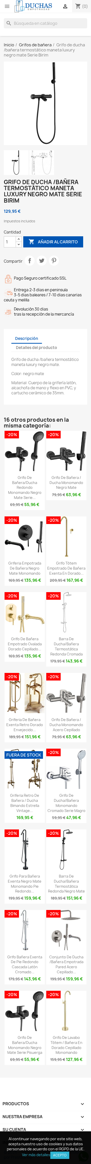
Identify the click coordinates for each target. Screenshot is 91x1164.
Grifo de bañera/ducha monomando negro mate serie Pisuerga (24, 1045)
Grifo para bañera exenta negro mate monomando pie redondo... (24, 884)
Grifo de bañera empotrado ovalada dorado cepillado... (25, 643)
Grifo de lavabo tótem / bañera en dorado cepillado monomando (66, 1045)
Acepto (59, 1155)
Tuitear (42, 261)
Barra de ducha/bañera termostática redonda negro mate (66, 884)
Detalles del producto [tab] (36, 347)
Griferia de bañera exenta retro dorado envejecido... (24, 724)
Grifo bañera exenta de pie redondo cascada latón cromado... (24, 964)
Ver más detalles (36, 1154)
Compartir (30, 261)
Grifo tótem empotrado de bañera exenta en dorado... (66, 568)
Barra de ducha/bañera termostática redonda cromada (66, 646)
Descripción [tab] (26, 338)
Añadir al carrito (53, 242)
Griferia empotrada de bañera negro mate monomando (24, 568)
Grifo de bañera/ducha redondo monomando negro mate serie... (24, 487)
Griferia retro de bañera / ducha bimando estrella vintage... (24, 803)
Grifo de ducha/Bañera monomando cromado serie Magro (66, 803)
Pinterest (54, 261)
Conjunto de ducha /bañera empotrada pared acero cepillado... (66, 964)
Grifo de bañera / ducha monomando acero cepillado (66, 724)
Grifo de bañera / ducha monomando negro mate (66, 482)
